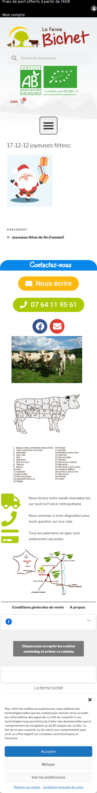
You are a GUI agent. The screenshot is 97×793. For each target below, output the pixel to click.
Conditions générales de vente (63, 787)
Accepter (48, 752)
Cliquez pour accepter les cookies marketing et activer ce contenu (48, 648)
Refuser (48, 764)
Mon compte (13, 15)
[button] (90, 699)
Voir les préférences (48, 777)
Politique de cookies (27, 787)
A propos (77, 607)
